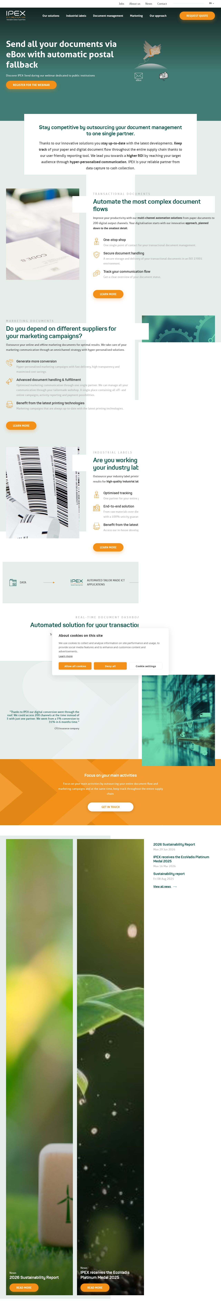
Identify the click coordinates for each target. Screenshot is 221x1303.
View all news (162, 886)
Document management (108, 15)
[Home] (16, 16)
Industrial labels (76, 15)
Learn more (66, 656)
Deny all (110, 666)
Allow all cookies (75, 666)
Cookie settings (146, 666)
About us (134, 3)
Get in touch (111, 807)
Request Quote (197, 15)
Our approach (158, 15)
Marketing (136, 15)
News (148, 3)
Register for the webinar (31, 85)
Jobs (121, 3)
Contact (162, 3)
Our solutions (50, 15)
